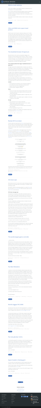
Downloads (12, 401)
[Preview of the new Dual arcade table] (31, 399)
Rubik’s (2, 399)
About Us (12, 399)
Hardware (25, 20)
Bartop (19, 20)
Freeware (19, 43)
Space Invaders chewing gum (16, 360)
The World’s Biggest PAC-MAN (25, 310)
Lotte (17, 366)
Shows (24, 170)
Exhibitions (16, 170)
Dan (15, 20)
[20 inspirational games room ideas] (31, 396)
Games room (22, 20)
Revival (22, 123)
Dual (17, 131)
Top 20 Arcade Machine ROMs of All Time (36, 402)
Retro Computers (17, 110)
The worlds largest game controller (18, 237)
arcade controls (13, 170)
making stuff (20, 170)
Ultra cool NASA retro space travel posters (18, 29)
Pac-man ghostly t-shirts (15, 337)
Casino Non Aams (20, 391)
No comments (11, 171)
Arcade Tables (3, 396)
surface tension (10, 129)
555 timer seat (12, 180)
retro (27, 20)
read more (10, 22)
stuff (23, 373)
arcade (10, 170)
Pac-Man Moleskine (14, 267)
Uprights (26, 170)
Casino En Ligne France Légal (20, 389)
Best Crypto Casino (20, 388)
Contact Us (12, 396)
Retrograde (10, 132)
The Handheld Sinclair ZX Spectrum (18, 52)
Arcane (20, 131)
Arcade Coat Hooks (4, 401)
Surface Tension (17, 257)
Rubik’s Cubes (10, 189)
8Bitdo (9, 11)
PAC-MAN (23, 296)
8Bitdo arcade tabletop (15, 5)
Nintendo (26, 257)
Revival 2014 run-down (15, 121)
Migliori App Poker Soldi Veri (20, 390)
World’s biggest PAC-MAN (15, 304)
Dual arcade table (17, 188)
